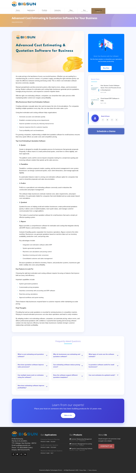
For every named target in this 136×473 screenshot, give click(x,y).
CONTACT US (106, 446)
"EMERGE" (82, 440)
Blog (71, 10)
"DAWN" (81, 445)
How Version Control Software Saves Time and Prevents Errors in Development (111, 88)
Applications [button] (31, 10)
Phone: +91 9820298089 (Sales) (22, 447)
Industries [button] (57, 10)
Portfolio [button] (44, 10)
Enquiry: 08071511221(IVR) (21, 450)
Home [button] (17, 10)
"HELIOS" (82, 450)
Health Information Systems (49, 445)
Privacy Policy (82, 470)
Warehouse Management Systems (51, 451)
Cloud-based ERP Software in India (110, 99)
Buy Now (106, 68)
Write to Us (68, 415)
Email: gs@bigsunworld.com (21, 445)
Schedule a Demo (106, 131)
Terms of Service (92, 470)
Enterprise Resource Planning (50, 439)
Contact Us (98, 10)
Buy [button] (84, 10)
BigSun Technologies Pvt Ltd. (54, 470)
